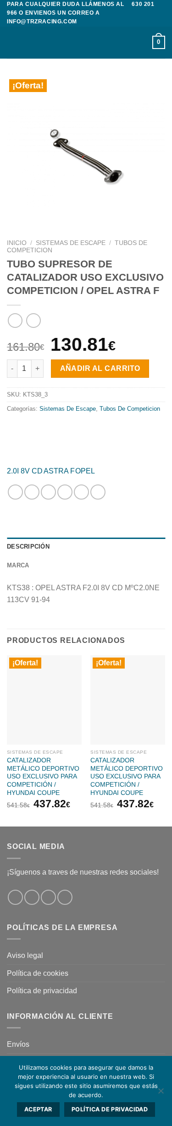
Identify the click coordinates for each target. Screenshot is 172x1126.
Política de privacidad (42, 991)
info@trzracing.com (42, 21)
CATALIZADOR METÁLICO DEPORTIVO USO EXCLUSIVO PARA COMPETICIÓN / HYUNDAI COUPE (43, 776)
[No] (160, 1093)
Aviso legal (25, 955)
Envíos (18, 1044)
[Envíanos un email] (64, 897)
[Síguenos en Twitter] (48, 897)
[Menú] (12, 42)
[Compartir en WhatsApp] (15, 492)
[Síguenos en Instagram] (31, 897)
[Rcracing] (86, 440)
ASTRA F (59, 471)
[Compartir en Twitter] (48, 492)
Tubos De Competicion (130, 408)
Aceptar (38, 1109)
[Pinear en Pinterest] (81, 492)
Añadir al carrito (100, 368)
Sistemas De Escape (70, 242)
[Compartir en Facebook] (31, 492)
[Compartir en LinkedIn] (97, 492)
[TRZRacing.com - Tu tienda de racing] (86, 43)
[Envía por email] (64, 492)
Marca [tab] (18, 565)
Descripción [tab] (28, 546)
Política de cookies (37, 973)
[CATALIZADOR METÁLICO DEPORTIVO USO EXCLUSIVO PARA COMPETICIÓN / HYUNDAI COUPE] (44, 700)
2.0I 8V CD (25, 471)
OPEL (85, 471)
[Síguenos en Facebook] (15, 897)
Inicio (17, 242)
